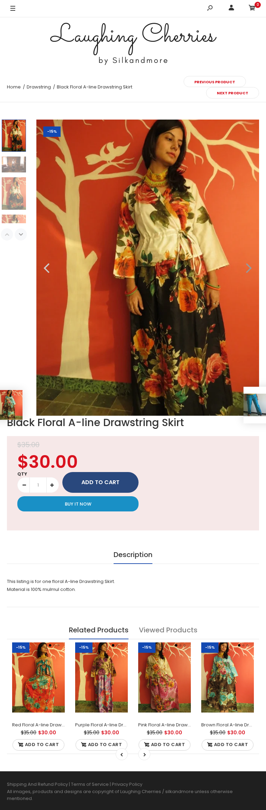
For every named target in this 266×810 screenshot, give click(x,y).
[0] (252, 8)
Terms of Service (90, 784)
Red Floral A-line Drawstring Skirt (48, 725)
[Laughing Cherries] (133, 45)
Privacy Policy (127, 784)
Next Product (232, 93)
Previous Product (214, 82)
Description (133, 554)
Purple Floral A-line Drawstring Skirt (114, 725)
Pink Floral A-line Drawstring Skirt (174, 725)
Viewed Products (168, 630)
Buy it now (78, 504)
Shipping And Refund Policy (37, 784)
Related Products (98, 630)
